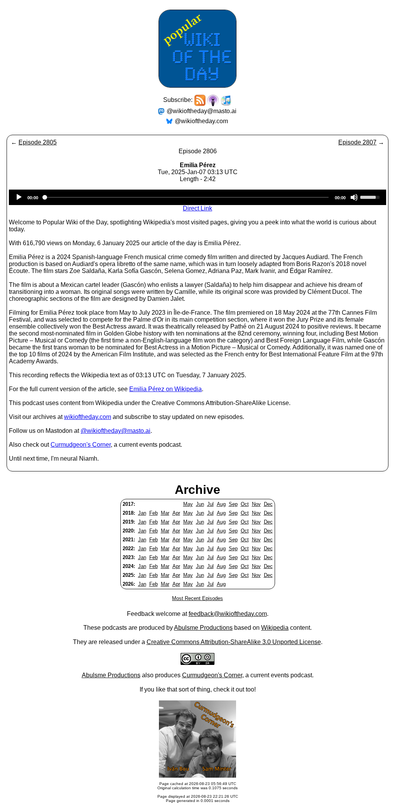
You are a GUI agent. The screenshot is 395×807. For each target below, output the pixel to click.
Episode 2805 (38, 142)
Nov (256, 504)
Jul (210, 504)
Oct (245, 504)
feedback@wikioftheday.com (228, 613)
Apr (176, 513)
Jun (200, 504)
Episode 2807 (357, 142)
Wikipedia (275, 627)
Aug (221, 504)
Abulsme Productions (203, 627)
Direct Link (197, 208)
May (188, 504)
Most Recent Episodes (197, 598)
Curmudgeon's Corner (81, 444)
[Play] (19, 197)
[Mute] (354, 197)
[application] (197, 197)
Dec (268, 504)
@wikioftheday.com (201, 121)
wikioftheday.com (87, 417)
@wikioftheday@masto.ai (201, 111)
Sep (233, 504)
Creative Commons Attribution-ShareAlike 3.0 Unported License (234, 642)
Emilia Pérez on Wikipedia (165, 389)
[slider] (371, 196)
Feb (153, 513)
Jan (142, 513)
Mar (165, 513)
